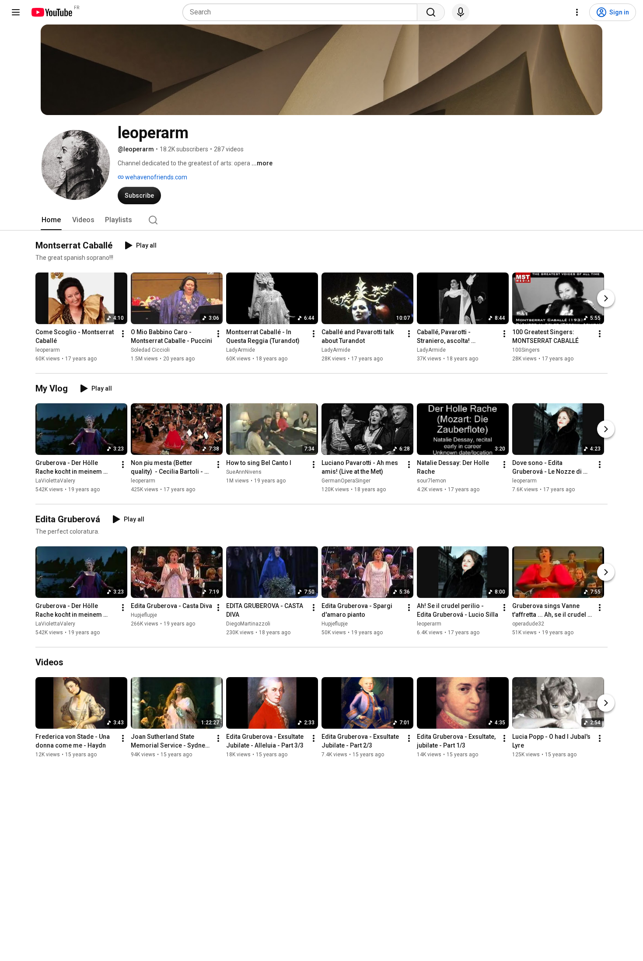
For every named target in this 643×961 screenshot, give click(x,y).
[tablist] (321, 220)
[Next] (606, 298)
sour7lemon (431, 481)
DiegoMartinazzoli (248, 624)
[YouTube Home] (51, 12)
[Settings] (577, 12)
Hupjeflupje (144, 615)
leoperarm (47, 350)
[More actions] (123, 333)
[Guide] (15, 12)
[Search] (431, 12)
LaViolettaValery (55, 481)
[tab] (51, 220)
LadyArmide (240, 350)
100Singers (526, 350)
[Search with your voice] (460, 12)
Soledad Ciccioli (150, 350)
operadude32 (528, 624)
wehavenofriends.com (155, 177)
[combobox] (302, 12)
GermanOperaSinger (346, 481)
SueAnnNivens (244, 472)
